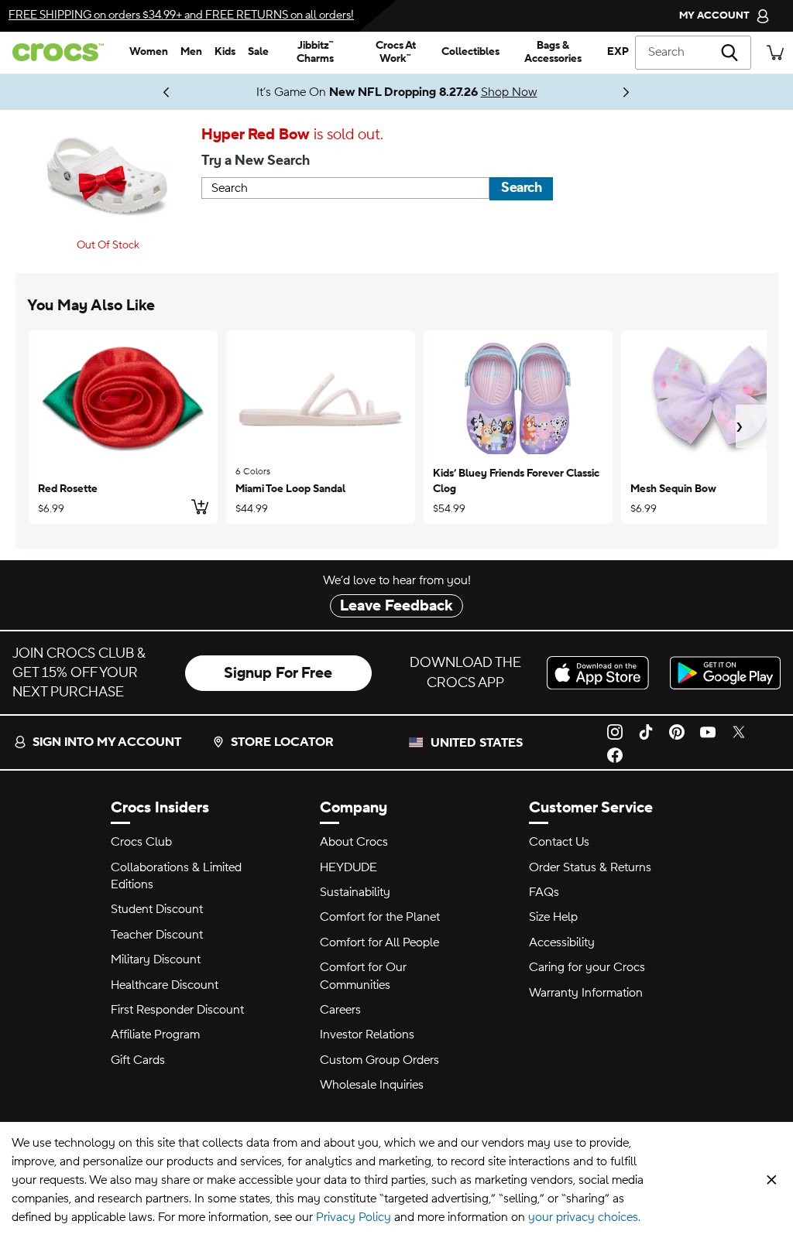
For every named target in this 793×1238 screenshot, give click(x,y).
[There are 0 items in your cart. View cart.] (775, 52)
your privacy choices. (584, 1217)
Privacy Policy (353, 1217)
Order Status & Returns (590, 867)
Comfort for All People (379, 942)
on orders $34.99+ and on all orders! (181, 15)
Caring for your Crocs (587, 967)
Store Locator (282, 742)
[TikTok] (646, 730)
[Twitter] (739, 730)
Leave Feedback (396, 606)
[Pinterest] (677, 730)
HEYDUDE (348, 867)
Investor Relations (367, 1034)
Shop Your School (133, 92)
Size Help (553, 917)
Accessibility (562, 942)
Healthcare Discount (164, 985)
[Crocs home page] (61, 52)
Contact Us (559, 842)
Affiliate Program (155, 1034)
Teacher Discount (157, 934)
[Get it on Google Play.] (725, 672)
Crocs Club (141, 842)
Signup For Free (278, 673)
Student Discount (157, 909)
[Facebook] (615, 754)
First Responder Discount (177, 1009)
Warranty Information (586, 992)
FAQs (544, 892)
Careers (340, 1009)
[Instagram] (615, 730)
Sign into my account (107, 742)
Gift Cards (138, 1060)
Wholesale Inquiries (372, 1085)
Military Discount (156, 959)
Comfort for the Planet (380, 917)
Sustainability (355, 892)
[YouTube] (708, 730)
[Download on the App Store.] (602, 672)
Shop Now (509, 92)
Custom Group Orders (379, 1060)
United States (477, 743)
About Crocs (354, 842)
